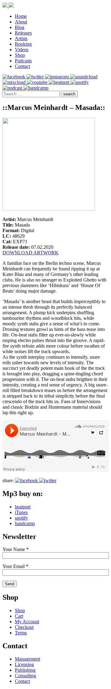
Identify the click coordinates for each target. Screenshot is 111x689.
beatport (23, 506)
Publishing (25, 670)
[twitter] (36, 76)
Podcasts (23, 60)
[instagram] (57, 76)
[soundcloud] (83, 76)
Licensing (24, 664)
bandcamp (25, 523)
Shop (20, 55)
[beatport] (60, 82)
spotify (21, 517)
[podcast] (12, 87)
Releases (23, 32)
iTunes (21, 512)
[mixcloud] (14, 82)
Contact (22, 66)
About (21, 21)
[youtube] (38, 82)
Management (27, 659)
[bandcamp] (35, 87)
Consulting (25, 675)
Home (21, 16)
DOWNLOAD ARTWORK (30, 252)
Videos (21, 49)
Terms (21, 632)
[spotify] (80, 82)
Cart (19, 616)
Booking (23, 44)
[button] (69, 94)
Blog (19, 27)
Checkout (24, 627)
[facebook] (14, 76)
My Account (27, 621)
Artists (21, 38)
